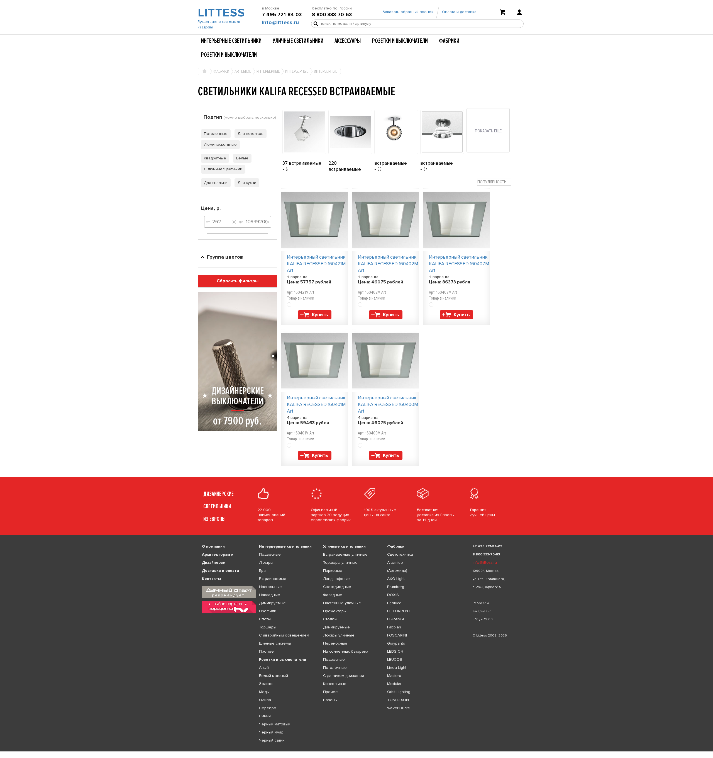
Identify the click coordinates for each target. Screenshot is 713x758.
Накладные (269, 594)
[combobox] (494, 182)
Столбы (330, 619)
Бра (262, 570)
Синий (265, 716)
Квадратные (215, 158)
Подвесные (270, 554)
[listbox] (356, 751)
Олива (265, 700)
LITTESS (221, 13)
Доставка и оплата (220, 570)
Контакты (211, 578)
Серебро (267, 708)
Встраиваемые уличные (345, 554)
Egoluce (394, 603)
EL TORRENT (399, 611)
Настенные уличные (342, 603)
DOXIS (393, 594)
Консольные (334, 683)
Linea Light (396, 667)
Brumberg (395, 586)
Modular (394, 683)
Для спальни (216, 182)
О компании (213, 546)
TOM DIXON (398, 700)
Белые (242, 158)
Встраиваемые (272, 578)
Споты (265, 619)
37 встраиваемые (301, 163)
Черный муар (271, 732)
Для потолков (250, 133)
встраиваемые (390, 163)
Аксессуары (347, 41)
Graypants (396, 643)
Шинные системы (275, 643)
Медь (264, 691)
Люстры (266, 562)
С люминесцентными (223, 169)
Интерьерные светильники (231, 41)
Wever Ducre (398, 708)
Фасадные (332, 594)
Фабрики (449, 41)
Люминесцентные (220, 144)
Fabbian (394, 627)
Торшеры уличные (340, 562)
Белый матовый (273, 675)
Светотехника (400, 554)
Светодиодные (337, 586)
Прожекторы (334, 611)
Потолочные (216, 133)
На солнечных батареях (345, 651)
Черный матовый (274, 724)
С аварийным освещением (284, 635)
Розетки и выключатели (400, 41)
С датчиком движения (343, 675)
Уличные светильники (298, 41)
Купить (320, 315)
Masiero (394, 675)
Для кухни (247, 182)
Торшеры (267, 627)
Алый (264, 667)
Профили (267, 611)
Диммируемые (272, 603)
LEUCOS (394, 659)
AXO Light (396, 578)
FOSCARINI (397, 635)
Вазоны (330, 700)
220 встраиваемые (344, 166)
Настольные (270, 586)
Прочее (266, 651)
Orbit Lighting (398, 691)
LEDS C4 (395, 651)
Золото (266, 683)
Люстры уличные (339, 635)
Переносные (335, 643)
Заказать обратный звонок (407, 11)
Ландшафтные (336, 578)
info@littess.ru (280, 22)
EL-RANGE (396, 619)
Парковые (332, 570)
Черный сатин (272, 740)
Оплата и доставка (459, 11)
